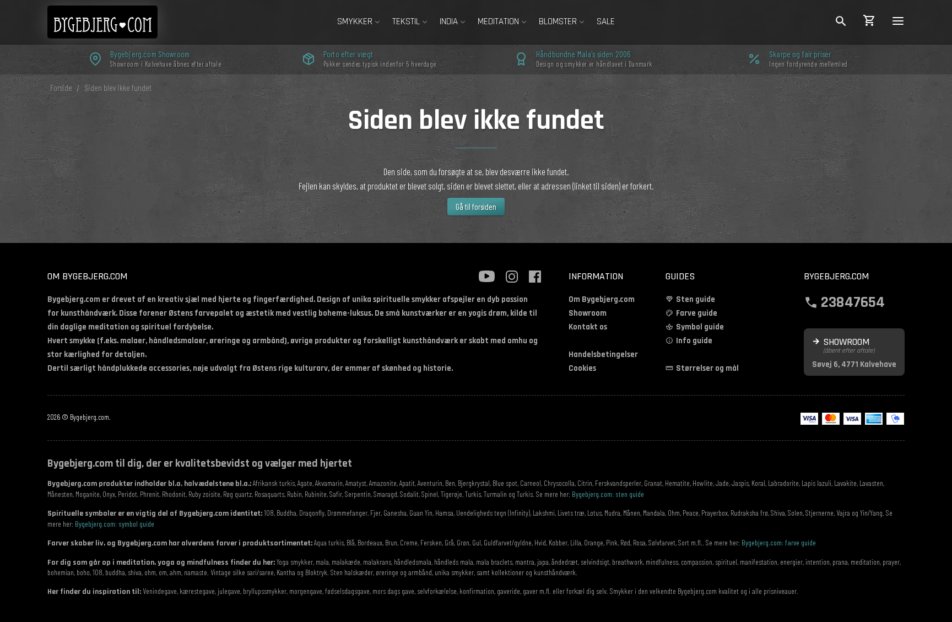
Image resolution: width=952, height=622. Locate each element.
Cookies (582, 368)
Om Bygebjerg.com (602, 299)
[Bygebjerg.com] (118, 22)
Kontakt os (588, 327)
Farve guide (696, 313)
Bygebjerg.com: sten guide (608, 494)
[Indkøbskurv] (869, 22)
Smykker (354, 21)
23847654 (853, 301)
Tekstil (406, 21)
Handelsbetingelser (603, 354)
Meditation (498, 21)
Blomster (558, 21)
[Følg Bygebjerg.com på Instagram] (512, 277)
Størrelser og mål (707, 368)
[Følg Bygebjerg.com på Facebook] (535, 277)
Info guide (694, 341)
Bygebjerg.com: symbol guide (114, 523)
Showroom (588, 313)
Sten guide (695, 299)
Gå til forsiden (476, 207)
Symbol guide (700, 327)
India (449, 21)
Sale (606, 21)
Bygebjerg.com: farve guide (779, 542)
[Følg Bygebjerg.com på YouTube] (487, 277)
